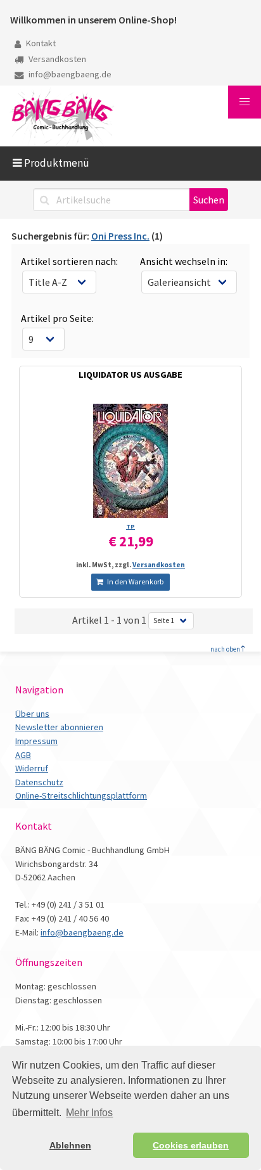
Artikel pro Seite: (57, 318)
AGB (23, 755)
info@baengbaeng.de (69, 74)
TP (130, 526)
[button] (244, 102)
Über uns (32, 713)
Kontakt (40, 43)
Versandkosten (56, 59)
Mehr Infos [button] (89, 1112)
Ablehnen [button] (70, 1145)
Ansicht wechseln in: (183, 261)
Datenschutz (39, 782)
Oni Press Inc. (120, 235)
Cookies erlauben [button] (191, 1145)
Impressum (36, 741)
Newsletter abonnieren (59, 727)
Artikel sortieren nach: (69, 261)
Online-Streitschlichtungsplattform (81, 795)
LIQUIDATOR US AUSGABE (130, 374)
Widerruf (31, 768)
